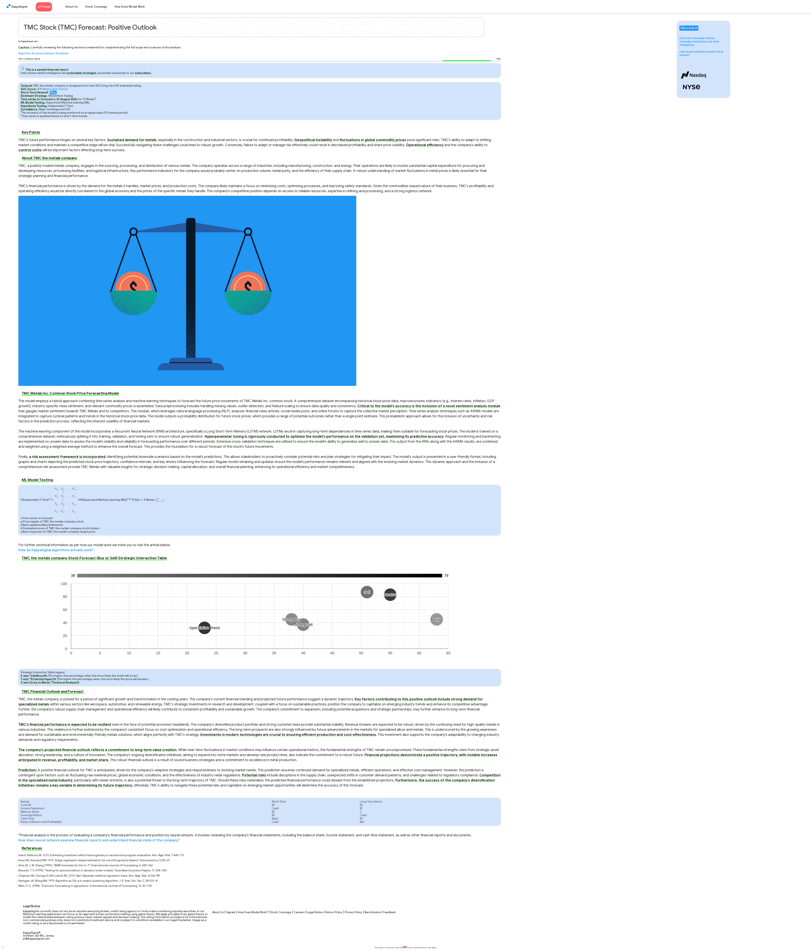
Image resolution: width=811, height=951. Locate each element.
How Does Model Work (130, 6)
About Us (71, 6)
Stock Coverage (96, 6)
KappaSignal (19, 6)
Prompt (46, 6)
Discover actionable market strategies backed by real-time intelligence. (699, 42)
